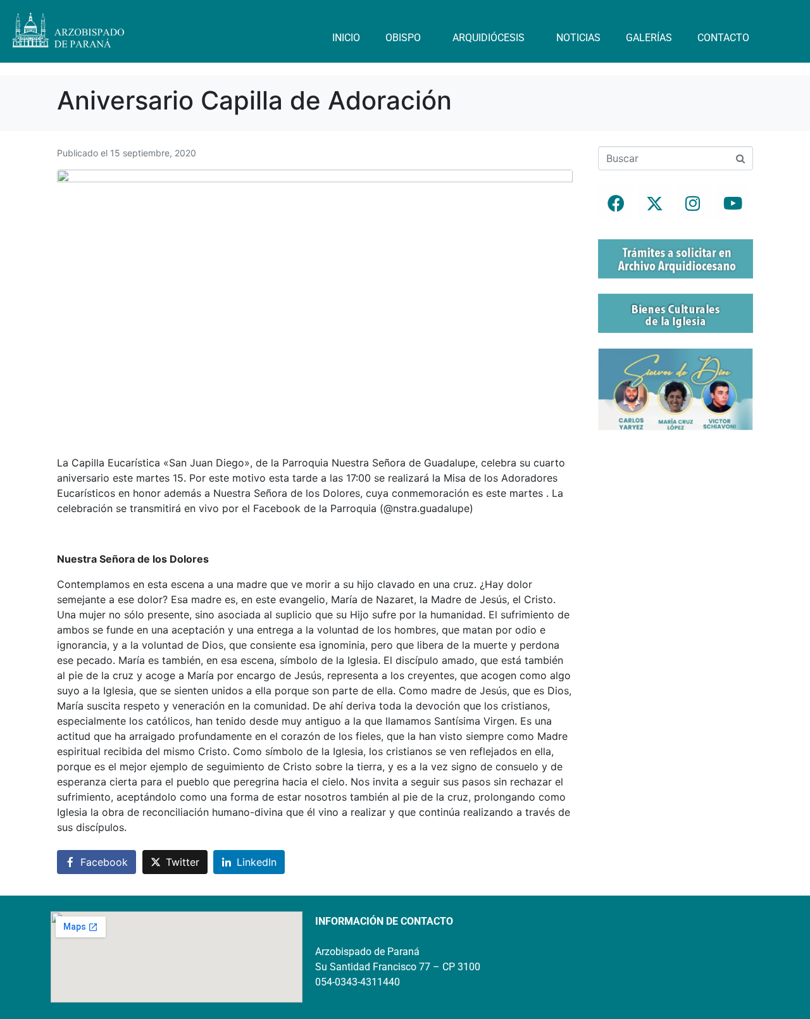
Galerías (649, 38)
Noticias (578, 38)
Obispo (403, 38)
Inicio (346, 38)
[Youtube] (731, 203)
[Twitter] (654, 203)
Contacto (723, 38)
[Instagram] (693, 203)
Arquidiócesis (488, 38)
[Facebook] (615, 203)
